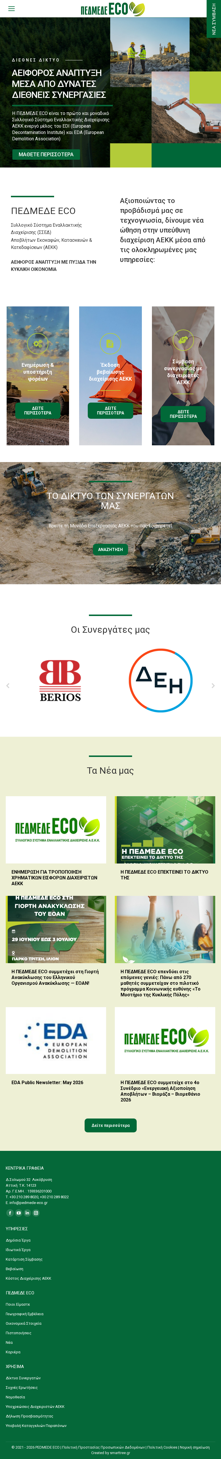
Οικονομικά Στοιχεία (23, 1323)
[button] (8, 685)
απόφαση (86, 1377)
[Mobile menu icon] (11, 8)
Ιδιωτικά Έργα (18, 1250)
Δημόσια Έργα (18, 1240)
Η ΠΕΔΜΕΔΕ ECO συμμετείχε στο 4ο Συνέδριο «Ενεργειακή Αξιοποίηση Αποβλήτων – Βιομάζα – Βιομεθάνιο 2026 (160, 1091)
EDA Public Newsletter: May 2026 (47, 1082)
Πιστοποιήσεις (18, 1333)
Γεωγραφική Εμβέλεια (24, 1314)
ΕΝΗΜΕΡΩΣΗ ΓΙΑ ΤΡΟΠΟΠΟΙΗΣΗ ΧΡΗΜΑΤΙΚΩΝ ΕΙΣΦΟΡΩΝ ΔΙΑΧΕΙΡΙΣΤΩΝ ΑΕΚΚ (54, 877)
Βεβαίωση (14, 1269)
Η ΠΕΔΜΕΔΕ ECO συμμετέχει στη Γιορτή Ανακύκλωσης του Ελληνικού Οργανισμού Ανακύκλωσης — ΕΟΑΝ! (55, 977)
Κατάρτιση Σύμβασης (24, 1259)
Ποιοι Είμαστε (18, 1304)
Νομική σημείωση (195, 1447)
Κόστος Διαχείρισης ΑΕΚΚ (28, 1278)
